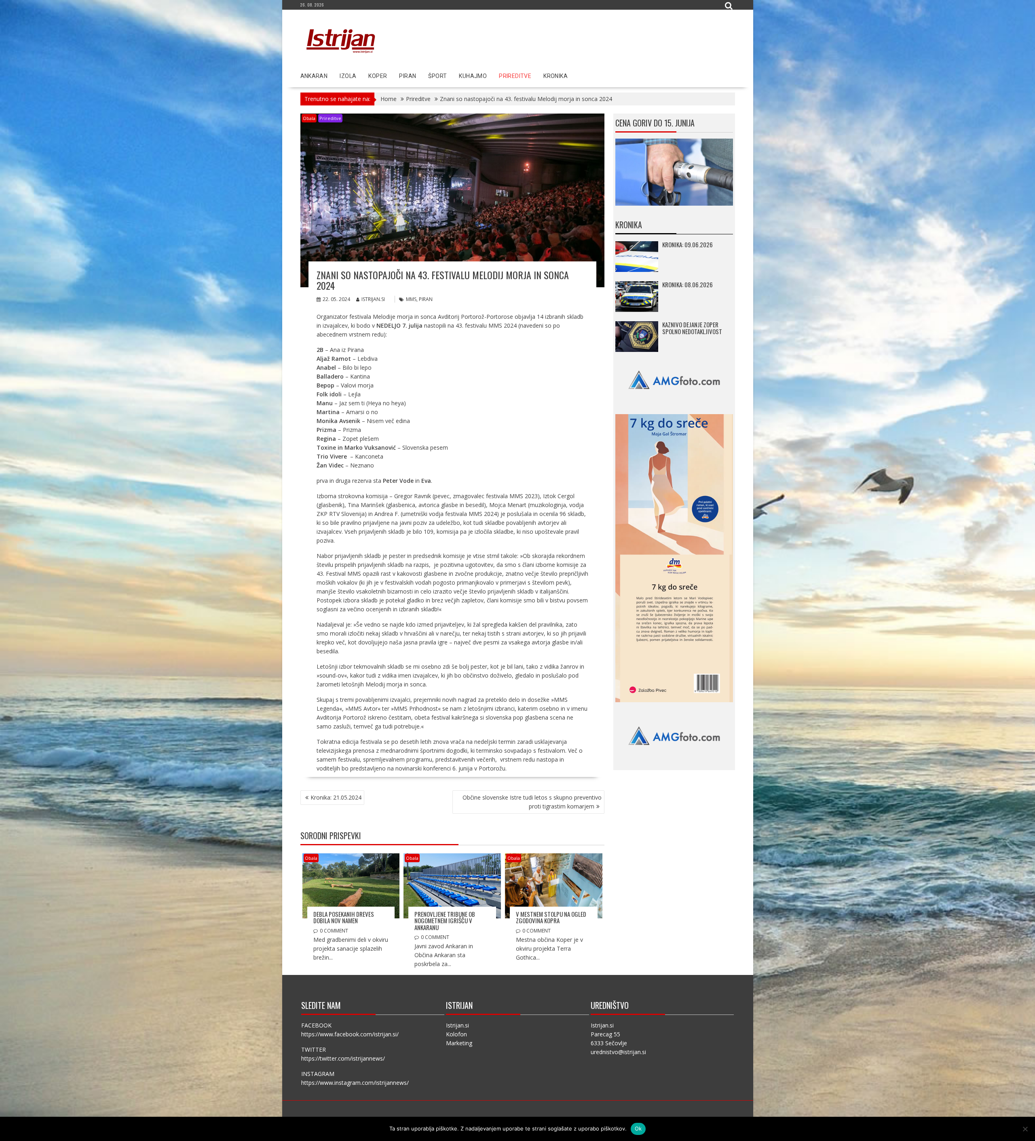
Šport (437, 76)
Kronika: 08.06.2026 (687, 284)
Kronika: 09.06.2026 (687, 244)
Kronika (555, 76)
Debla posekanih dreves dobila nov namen (343, 917)
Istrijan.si (373, 299)
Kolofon (456, 1034)
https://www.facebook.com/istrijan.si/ (350, 1034)
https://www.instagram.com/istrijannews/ (355, 1082)
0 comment (334, 930)
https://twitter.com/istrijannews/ (343, 1058)
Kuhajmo (473, 76)
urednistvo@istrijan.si (618, 1052)
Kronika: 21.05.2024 (335, 797)
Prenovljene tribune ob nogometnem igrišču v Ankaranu (444, 920)
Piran (407, 76)
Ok (638, 1128)
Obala (309, 118)
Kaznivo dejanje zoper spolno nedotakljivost (692, 328)
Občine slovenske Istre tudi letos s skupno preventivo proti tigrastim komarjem (532, 802)
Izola (348, 76)
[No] (1025, 1129)
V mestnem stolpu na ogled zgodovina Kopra (551, 917)
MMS (411, 299)
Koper (377, 76)
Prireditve (515, 76)
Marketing (459, 1043)
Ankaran (314, 76)
